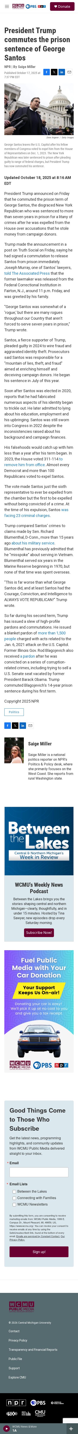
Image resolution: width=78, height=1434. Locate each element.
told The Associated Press (27, 273)
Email (14, 1163)
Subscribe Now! (39, 932)
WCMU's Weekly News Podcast (39, 888)
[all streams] (72, 1428)
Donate (64, 6)
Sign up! (39, 1251)
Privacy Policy (18, 1340)
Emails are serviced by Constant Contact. (38, 1236)
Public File (15, 1359)
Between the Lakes (32, 1191)
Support (14, 1368)
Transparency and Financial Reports (33, 1349)
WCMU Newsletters (32, 1204)
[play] (6, 1428)
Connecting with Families (36, 1197)
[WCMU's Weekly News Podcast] (39, 841)
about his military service (32, 543)
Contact (14, 1331)
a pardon (27, 656)
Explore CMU (17, 1377)
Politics (14, 712)
